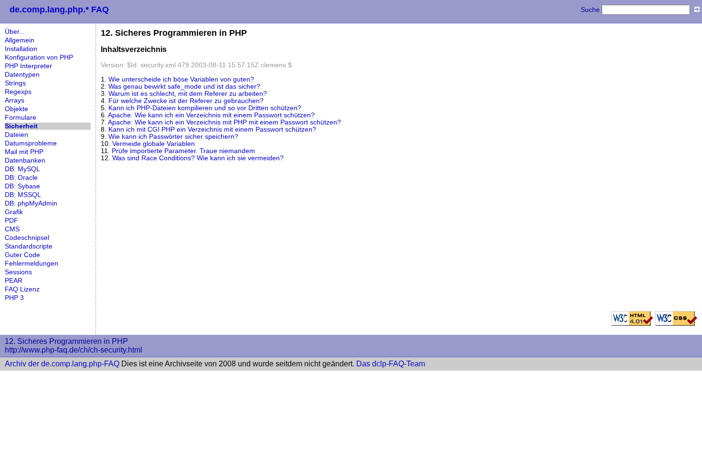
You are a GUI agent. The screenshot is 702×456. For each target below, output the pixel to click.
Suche (590, 9)
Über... (15, 31)
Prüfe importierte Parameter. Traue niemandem (183, 151)
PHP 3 (14, 297)
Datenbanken (25, 160)
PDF (11, 220)
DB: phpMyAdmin (31, 203)
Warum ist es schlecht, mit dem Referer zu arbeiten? (187, 93)
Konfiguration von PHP (39, 57)
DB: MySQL (22, 169)
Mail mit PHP (24, 151)
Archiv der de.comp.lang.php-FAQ (62, 364)
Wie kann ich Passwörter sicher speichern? (173, 136)
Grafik (14, 212)
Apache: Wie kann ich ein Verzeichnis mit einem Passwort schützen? (211, 115)
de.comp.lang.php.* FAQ (59, 9)
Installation (21, 48)
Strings (15, 83)
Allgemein (19, 40)
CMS (12, 229)
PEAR (13, 280)
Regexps (18, 91)
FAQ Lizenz (22, 289)
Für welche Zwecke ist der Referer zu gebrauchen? (186, 100)
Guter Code (22, 255)
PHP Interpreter (28, 66)
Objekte (16, 109)
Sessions (18, 272)
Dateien (16, 134)
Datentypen (22, 74)
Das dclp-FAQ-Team (390, 364)
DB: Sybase (22, 186)
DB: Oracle (21, 177)
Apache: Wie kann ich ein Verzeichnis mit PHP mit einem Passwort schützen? (224, 122)
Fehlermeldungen (31, 263)
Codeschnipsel (27, 237)
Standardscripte (29, 246)
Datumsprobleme (31, 143)
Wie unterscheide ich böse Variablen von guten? (181, 79)
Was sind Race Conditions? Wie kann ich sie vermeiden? (198, 158)
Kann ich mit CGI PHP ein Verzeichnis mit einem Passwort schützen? (212, 129)
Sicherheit (21, 126)
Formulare (20, 117)
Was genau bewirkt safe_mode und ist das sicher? (184, 86)
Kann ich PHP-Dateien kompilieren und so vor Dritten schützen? (204, 108)
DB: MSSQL (23, 194)
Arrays (14, 100)
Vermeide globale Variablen (153, 143)
